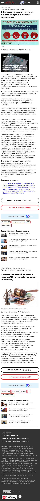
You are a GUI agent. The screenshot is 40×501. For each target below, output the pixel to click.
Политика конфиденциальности (15, 438)
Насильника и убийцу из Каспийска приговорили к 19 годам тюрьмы (19, 234)
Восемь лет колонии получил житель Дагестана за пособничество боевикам (18, 184)
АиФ (2, 46)
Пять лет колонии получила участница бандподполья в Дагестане (19, 192)
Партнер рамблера (17, 491)
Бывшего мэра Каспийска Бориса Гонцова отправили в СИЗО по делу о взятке (21, 421)
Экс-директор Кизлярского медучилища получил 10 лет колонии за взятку (21, 403)
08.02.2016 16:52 (6, 7)
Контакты (5, 436)
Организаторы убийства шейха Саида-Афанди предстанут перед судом (19, 188)
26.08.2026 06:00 (6, 268)
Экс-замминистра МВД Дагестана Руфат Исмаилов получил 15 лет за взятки (20, 415)
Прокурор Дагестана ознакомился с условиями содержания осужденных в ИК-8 (23, 252)
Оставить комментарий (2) (20, 207)
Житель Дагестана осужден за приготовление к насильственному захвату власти (23, 258)
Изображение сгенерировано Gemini (14, 308)
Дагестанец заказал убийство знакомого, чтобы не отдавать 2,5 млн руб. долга (23, 240)
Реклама (14, 436)
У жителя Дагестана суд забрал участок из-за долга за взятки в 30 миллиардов (22, 409)
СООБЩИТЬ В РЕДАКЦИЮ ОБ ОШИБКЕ (15, 441)
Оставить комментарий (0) (20, 377)
